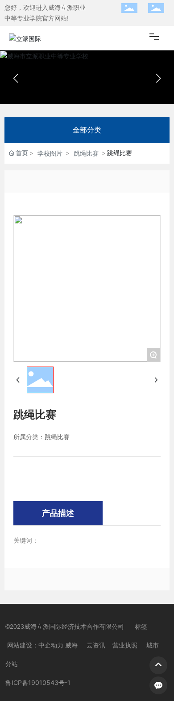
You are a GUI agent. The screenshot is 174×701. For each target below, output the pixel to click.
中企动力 (50, 645)
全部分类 (87, 130)
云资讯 (96, 645)
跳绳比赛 (86, 153)
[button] (158, 78)
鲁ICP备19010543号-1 (37, 682)
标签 (141, 626)
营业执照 (124, 645)
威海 (71, 645)
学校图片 (49, 153)
